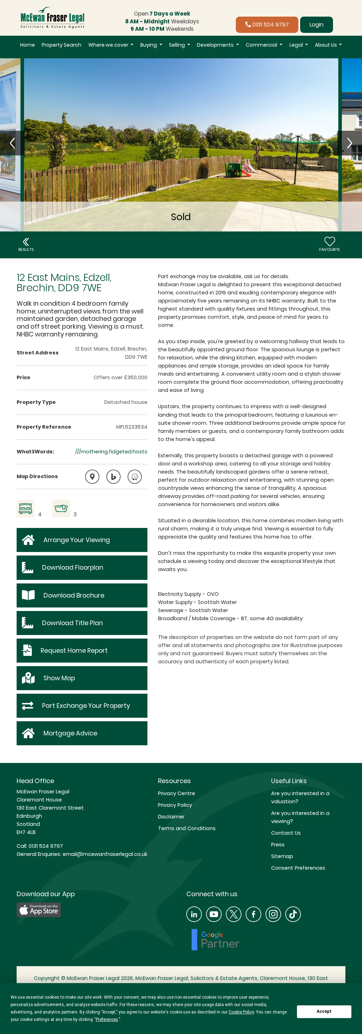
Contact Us (286, 832)
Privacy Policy (175, 805)
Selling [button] (177, 44)
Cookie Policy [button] (241, 1012)
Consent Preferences (298, 867)
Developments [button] (216, 44)
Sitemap (282, 856)
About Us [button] (326, 44)
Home (27, 44)
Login (316, 24)
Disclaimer (171, 816)
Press (278, 844)
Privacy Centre (176, 793)
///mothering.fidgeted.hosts (111, 451)
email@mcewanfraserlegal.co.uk (104, 854)
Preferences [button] (107, 1019)
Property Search (61, 44)
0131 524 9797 (270, 24)
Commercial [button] (262, 44)
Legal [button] (297, 44)
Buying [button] (149, 44)
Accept (324, 1011)
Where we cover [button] (108, 44)
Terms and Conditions (187, 828)
